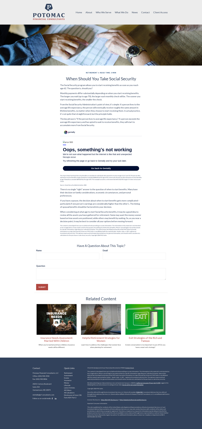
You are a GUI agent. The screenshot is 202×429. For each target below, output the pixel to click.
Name (39, 250)
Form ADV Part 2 (70, 398)
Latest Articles (69, 388)
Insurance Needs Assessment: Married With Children (56, 339)
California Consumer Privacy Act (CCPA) (148, 383)
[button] (89, 12)
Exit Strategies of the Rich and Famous (145, 339)
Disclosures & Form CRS (73, 395)
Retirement (68, 373)
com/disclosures (141, 400)
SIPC (141, 392)
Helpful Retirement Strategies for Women (101, 339)
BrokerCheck (130, 368)
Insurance (67, 380)
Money (66, 383)
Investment (68, 375)
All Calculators (69, 393)
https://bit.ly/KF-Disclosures (109, 400)
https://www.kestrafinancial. (128, 400)
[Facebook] (52, 398)
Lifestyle (67, 385)
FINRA (138, 392)
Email (105, 250)
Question (40, 266)
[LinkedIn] (55, 398)
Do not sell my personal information (132, 385)
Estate (66, 378)
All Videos (67, 390)
